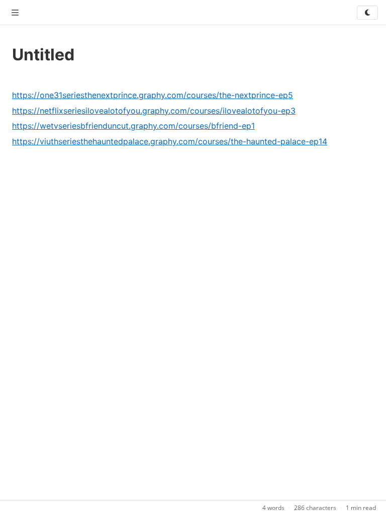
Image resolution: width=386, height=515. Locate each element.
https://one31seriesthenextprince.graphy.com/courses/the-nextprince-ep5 (152, 95)
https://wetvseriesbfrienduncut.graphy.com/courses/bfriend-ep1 (133, 126)
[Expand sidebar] (15, 13)
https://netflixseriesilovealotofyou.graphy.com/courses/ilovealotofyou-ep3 (154, 111)
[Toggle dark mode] (367, 13)
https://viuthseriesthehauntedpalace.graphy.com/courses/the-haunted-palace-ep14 (169, 141)
